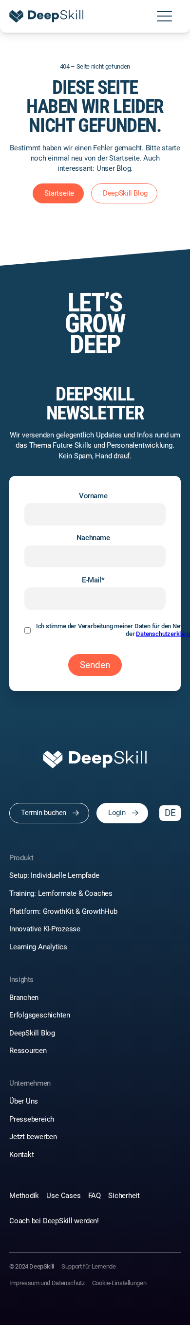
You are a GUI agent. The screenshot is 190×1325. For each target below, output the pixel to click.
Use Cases (63, 1195)
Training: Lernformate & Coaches (61, 893)
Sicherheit (124, 1195)
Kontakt (21, 1154)
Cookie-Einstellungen (119, 1283)
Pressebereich (31, 1119)
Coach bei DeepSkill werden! (54, 1220)
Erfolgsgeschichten (39, 1015)
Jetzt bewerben (33, 1136)
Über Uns (23, 1101)
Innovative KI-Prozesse (44, 929)
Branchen (23, 997)
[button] (164, 16)
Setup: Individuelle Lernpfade (54, 875)
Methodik (24, 1195)
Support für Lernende (88, 1266)
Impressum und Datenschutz (46, 1283)
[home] (46, 16)
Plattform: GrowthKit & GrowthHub (63, 911)
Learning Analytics (38, 947)
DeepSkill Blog (32, 1033)
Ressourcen (28, 1050)
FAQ (94, 1195)
